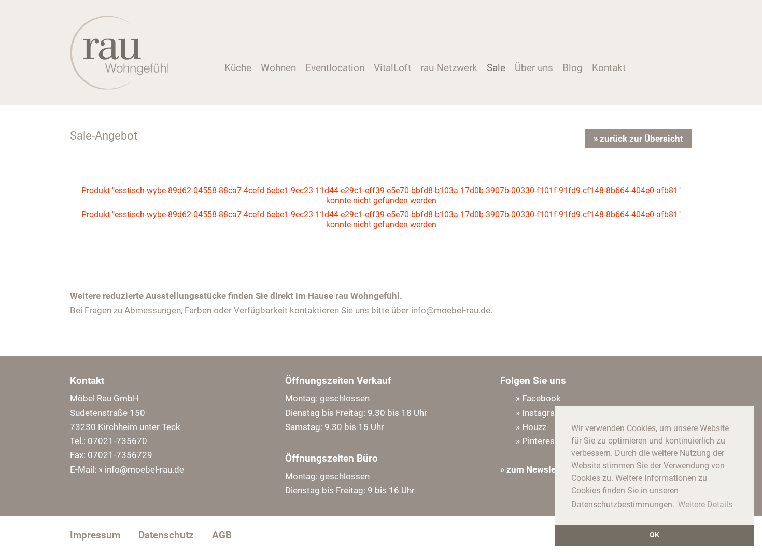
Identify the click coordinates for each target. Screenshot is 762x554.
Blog (572, 68)
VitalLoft (392, 68)
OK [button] (654, 535)
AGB (222, 535)
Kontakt (609, 68)
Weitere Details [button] (705, 504)
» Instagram (539, 413)
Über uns (534, 68)
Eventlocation (334, 68)
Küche (237, 68)
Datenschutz (166, 535)
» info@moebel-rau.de (141, 469)
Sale (496, 68)
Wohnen (278, 68)
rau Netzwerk (448, 68)
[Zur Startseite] (119, 87)
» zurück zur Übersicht (638, 138)
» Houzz (531, 427)
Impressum (95, 535)
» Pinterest (537, 441)
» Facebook (538, 398)
